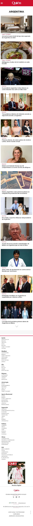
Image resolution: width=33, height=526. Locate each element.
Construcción (5, 438)
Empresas (4, 409)
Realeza (4, 112)
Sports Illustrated (7, 394)
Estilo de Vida (5, 360)
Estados (4, 431)
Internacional (5, 413)
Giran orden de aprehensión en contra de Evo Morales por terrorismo (16, 270)
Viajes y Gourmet (6, 346)
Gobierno (4, 425)
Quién (3, 338)
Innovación (4, 456)
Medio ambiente (5, 449)
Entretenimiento (6, 385)
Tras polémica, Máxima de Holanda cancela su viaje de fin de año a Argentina (16, 114)
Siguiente (16, 326)
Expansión (5, 407)
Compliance (16, 514)
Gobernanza (5, 451)
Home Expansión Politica (8, 410)
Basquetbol (5, 400)
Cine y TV (4, 388)
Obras (3, 416)
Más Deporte (5, 401)
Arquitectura (5, 443)
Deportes (4, 386)
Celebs (3, 369)
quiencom (17, 496)
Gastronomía (5, 352)
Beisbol (3, 397)
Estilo (3, 383)
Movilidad (4, 453)
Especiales (4, 379)
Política (4, 86)
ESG (3, 447)
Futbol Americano (6, 398)
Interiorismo (5, 444)
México (3, 426)
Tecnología (5, 414)
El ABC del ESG (5, 457)
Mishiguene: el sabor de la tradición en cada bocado (16, 62)
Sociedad (4, 434)
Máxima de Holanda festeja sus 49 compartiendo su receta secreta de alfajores (16, 166)
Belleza (4, 345)
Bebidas (4, 354)
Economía (4, 412)
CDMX (3, 429)
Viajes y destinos (6, 355)
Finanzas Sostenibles (7, 454)
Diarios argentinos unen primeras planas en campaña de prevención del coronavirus (15, 192)
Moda (3, 343)
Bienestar (4, 358)
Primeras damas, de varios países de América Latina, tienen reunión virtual (16, 140)
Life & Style (5, 382)
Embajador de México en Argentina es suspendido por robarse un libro (14, 296)
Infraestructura (6, 441)
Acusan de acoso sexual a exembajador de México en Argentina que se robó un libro (15, 244)
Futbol (3, 395)
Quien (13, 497)
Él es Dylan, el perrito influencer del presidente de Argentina (16, 218)
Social (3, 450)
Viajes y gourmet (6, 34)
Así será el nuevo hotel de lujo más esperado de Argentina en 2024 (16, 36)
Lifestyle (4, 403)
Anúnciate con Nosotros (16, 516)
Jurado (3, 361)
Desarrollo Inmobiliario (8, 440)
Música (3, 389)
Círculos (4, 342)
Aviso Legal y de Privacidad (16, 512)
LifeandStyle (5, 420)
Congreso (4, 428)
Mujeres (4, 373)
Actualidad (5, 375)
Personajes (5, 357)
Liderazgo (4, 376)
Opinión (4, 378)
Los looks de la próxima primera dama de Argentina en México (15, 322)
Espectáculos (5, 339)
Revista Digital (5, 404)
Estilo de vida (5, 370)
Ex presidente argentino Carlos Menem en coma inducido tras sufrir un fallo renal (15, 88)
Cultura (4, 348)
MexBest (4, 351)
